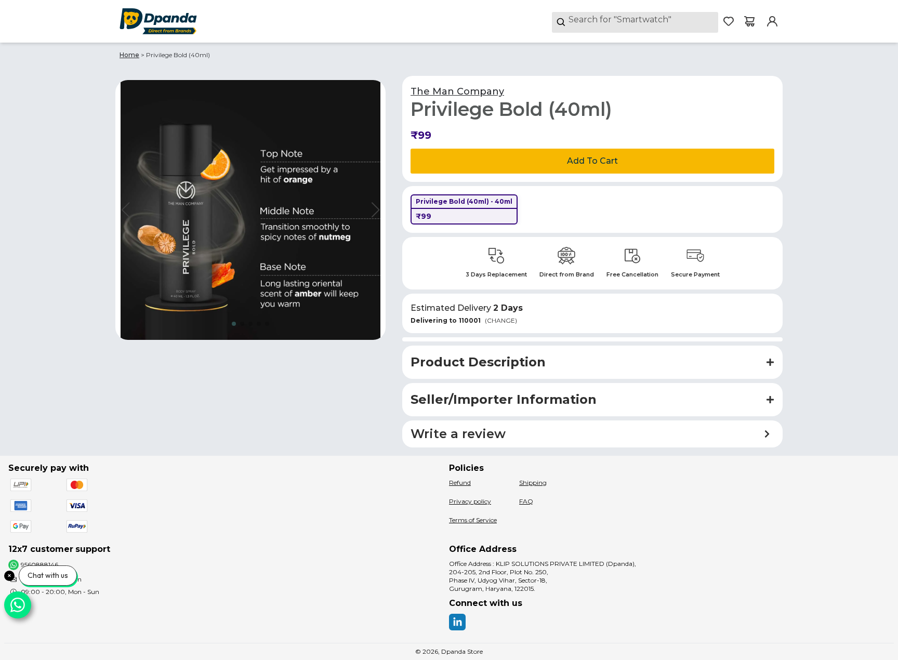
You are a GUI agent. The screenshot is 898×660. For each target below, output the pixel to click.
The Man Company (457, 91)
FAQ (526, 501)
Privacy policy (470, 501)
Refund (460, 482)
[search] (635, 22)
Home (129, 55)
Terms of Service (473, 520)
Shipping (533, 482)
